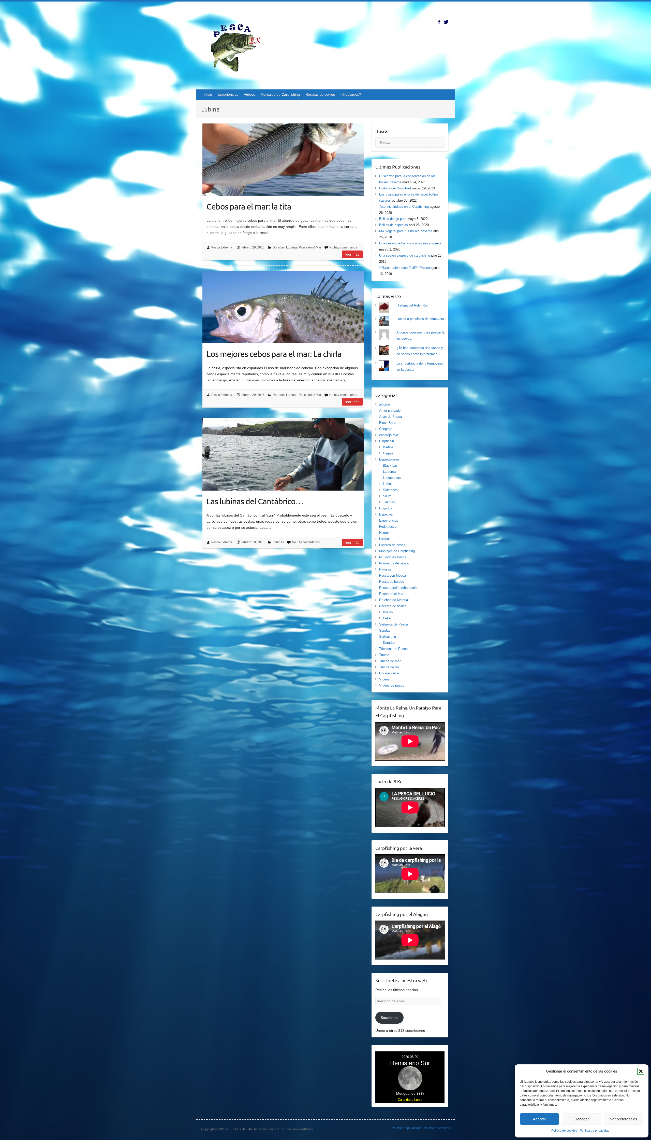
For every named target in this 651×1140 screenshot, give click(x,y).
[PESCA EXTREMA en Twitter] (446, 22)
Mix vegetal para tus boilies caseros (405, 231)
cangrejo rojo (388, 435)
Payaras (385, 569)
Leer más (352, 254)
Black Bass (387, 423)
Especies (386, 514)
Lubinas (291, 247)
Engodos (385, 508)
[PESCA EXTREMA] (239, 46)
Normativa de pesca (394, 563)
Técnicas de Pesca (393, 649)
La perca (389, 472)
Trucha (384, 655)
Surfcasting (387, 636)
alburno (384, 404)
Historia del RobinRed (395, 188)
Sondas (384, 630)
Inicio (208, 94)
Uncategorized (389, 673)
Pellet (387, 618)
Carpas (388, 453)
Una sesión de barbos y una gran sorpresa (410, 243)
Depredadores (389, 459)
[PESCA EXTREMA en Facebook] (439, 22)
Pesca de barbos (391, 581)
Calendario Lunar (410, 1100)
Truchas (389, 502)
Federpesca (387, 527)
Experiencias (228, 94)
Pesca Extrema (221, 247)
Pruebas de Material (394, 600)
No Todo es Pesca (392, 557)
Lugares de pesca (392, 545)
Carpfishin (386, 441)
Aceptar (539, 1119)
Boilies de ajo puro (392, 219)
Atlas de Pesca (390, 417)
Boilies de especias (393, 225)
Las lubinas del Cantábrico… (254, 501)
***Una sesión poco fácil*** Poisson (405, 268)
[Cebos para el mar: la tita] (283, 159)
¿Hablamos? (351, 94)
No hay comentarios (343, 247)
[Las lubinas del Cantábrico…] (283, 454)
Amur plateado (390, 410)
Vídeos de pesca (391, 685)
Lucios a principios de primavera (420, 319)
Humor (384, 533)
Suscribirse (389, 1018)
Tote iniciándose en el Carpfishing (404, 206)
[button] (640, 1071)
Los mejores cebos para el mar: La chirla (274, 354)
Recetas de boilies (320, 94)
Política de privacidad (595, 1130)
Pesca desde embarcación (398, 588)
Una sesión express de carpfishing (404, 255)
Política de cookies (564, 1130)
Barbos (388, 447)
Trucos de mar (390, 661)
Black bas (390, 465)
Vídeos (249, 94)
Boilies (388, 612)
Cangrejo (385, 429)
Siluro (387, 496)
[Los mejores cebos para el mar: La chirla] (283, 307)
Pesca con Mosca (392, 575)
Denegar (581, 1119)
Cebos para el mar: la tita (248, 206)
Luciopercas (392, 478)
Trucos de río (389, 667)
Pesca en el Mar (310, 247)
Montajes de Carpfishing (280, 94)
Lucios (388, 484)
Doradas (279, 247)
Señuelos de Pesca (393, 624)
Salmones (390, 490)
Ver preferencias (623, 1119)
